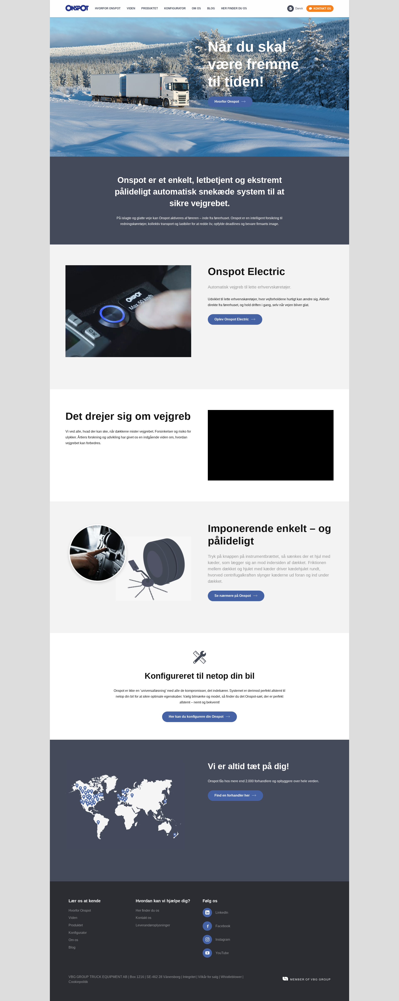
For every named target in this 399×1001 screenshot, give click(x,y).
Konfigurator (78, 932)
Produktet (76, 925)
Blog (72, 947)
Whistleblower (231, 977)
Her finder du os (147, 910)
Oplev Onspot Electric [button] (232, 319)
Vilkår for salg (208, 977)
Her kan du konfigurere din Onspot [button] (196, 716)
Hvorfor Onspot (80, 910)
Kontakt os (143, 918)
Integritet (189, 977)
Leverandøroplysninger (153, 925)
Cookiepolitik (78, 982)
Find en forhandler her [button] (232, 795)
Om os (73, 940)
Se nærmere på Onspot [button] (233, 595)
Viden (73, 918)
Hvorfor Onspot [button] (227, 101)
